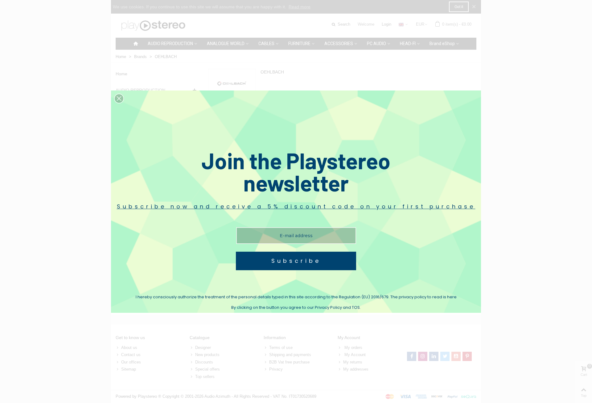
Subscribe (296, 261)
